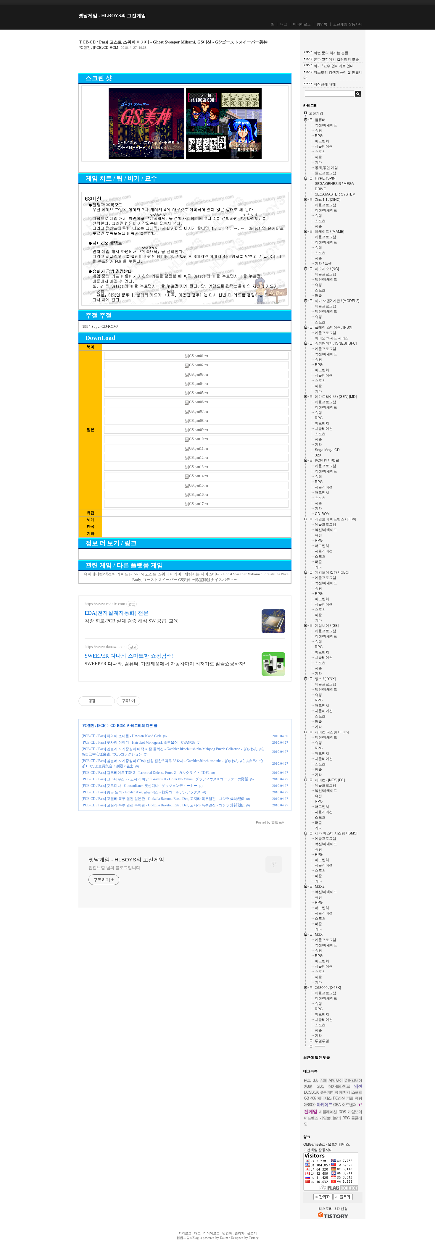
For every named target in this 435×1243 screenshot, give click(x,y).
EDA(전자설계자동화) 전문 (117, 613)
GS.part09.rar (198, 430)
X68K (308, 1086)
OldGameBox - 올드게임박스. (326, 1144)
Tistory (254, 1237)
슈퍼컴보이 (353, 1080)
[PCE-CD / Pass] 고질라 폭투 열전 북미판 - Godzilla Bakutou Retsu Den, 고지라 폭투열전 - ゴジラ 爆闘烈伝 (163, 805)
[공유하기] (100, 701)
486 (313, 1098)
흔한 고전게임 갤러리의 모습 (336, 59)
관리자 (239, 1233)
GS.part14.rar (198, 476)
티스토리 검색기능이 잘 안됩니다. (332, 75)
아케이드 (324, 1104)
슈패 (323, 1080)
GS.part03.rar (198, 374)
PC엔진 (339, 1098)
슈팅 (358, 1098)
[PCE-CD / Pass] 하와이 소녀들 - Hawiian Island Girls (121, 736)
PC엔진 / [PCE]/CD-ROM (98, 48)
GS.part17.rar (198, 504)
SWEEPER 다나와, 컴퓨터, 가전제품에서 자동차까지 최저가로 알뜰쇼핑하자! (165, 663)
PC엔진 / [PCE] (95, 726)
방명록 (322, 24)
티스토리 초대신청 (333, 1209)
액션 (358, 1086)
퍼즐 (349, 1098)
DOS (342, 1112)
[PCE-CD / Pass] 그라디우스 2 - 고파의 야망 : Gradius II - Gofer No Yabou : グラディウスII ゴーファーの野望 (165, 779)
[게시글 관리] (108, 701)
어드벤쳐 (349, 1104)
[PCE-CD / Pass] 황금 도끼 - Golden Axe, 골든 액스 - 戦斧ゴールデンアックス (141, 792)
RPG (346, 1118)
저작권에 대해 (325, 84)
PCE (307, 1080)
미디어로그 (302, 24)
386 (315, 1080)
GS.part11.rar (198, 448)
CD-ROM (117, 726)
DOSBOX (311, 1092)
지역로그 (184, 1233)
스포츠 (356, 1092)
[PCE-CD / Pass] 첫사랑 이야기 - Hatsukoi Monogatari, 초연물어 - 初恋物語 (138, 742)
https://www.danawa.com (106, 647)
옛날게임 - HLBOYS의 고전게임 (112, 15)
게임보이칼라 (330, 1118)
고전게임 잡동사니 (347, 24)
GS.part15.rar (198, 485)
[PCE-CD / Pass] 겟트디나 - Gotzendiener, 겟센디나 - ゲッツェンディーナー (139, 786)
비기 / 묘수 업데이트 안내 (334, 66)
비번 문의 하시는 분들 (331, 53)
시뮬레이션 (328, 1112)
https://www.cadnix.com (105, 604)
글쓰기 (252, 1233)
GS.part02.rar (198, 365)
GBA (337, 1104)
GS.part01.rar (198, 356)
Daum (224, 1237)
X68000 (309, 1104)
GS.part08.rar (198, 421)
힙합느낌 (183, 1237)
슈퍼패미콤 (329, 1092)
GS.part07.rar (198, 411)
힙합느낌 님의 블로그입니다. (114, 867)
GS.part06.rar (198, 402)
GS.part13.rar (198, 467)
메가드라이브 (339, 1086)
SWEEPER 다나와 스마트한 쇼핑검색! (129, 656)
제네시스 (324, 1098)
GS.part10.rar (198, 439)
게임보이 (335, 1080)
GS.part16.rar (198, 495)
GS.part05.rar (198, 393)
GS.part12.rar (198, 458)
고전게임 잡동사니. (318, 1150)
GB (306, 1098)
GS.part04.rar (198, 384)
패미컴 (344, 1092)
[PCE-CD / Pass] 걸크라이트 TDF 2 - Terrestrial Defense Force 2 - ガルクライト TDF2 (146, 773)
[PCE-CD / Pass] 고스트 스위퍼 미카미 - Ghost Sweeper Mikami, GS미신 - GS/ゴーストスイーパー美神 (173, 42)
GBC (320, 1086)
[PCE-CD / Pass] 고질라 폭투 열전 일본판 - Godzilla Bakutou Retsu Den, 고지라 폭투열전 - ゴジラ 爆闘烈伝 (163, 799)
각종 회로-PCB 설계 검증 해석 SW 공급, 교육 (131, 620)
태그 (283, 24)
